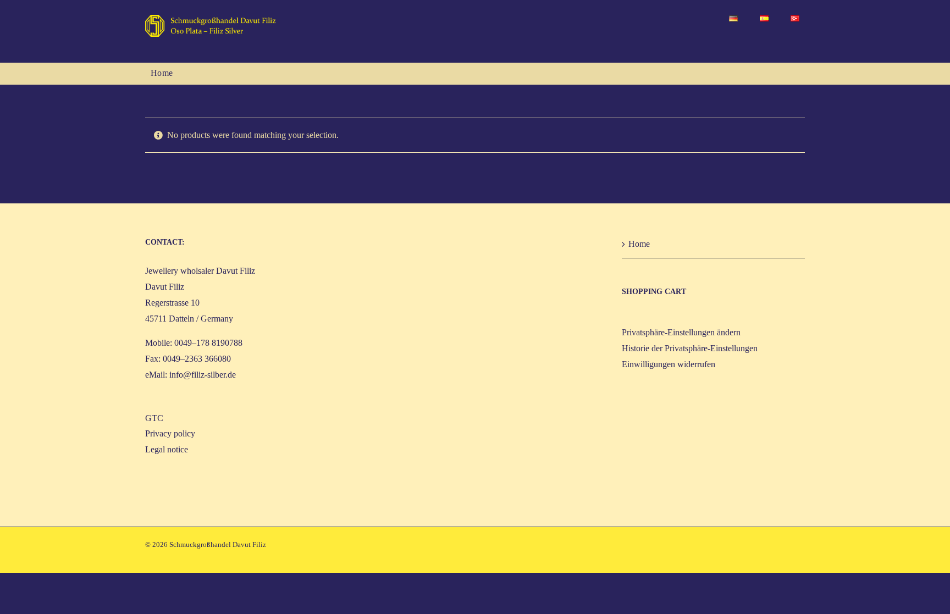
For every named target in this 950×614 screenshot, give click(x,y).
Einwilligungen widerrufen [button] (668, 364)
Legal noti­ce (166, 449)
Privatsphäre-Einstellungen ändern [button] (681, 332)
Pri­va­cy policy (170, 433)
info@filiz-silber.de (202, 374)
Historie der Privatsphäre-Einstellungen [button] (690, 348)
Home (639, 243)
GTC (154, 418)
